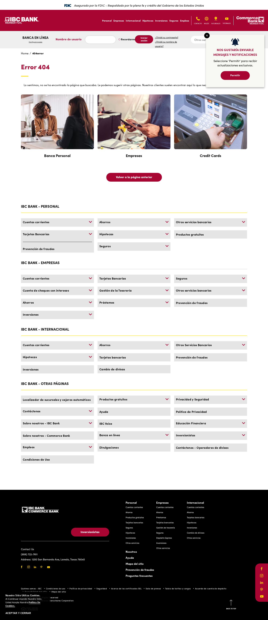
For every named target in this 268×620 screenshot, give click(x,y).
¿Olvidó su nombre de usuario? (166, 44)
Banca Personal (57, 155)
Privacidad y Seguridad (192, 399)
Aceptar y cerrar (18, 613)
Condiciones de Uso (36, 459)
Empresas (118, 20)
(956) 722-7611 (29, 554)
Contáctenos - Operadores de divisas (202, 447)
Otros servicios (132, 543)
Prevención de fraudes (39, 249)
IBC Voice (105, 423)
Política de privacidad (80, 588)
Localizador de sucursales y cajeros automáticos (57, 400)
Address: (26, 559)
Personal (107, 20)
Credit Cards (210, 155)
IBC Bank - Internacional (45, 329)
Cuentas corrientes (36, 222)
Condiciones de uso (55, 588)
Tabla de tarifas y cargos (178, 588)
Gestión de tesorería (165, 527)
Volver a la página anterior (134, 177)
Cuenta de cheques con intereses (46, 290)
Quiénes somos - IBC (31, 588)
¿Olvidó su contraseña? (166, 37)
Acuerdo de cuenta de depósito (210, 588)
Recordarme (128, 39)
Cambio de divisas (112, 369)
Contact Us (27, 549)
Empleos (184, 20)
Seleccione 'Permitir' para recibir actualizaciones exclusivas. (235, 63)
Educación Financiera (191, 423)
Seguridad (101, 588)
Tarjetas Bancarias (36, 234)
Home (24, 53)
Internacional (133, 20)
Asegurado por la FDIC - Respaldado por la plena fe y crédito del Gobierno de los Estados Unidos (139, 5)
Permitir (235, 75)
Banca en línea (35, 39)
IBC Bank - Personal (40, 206)
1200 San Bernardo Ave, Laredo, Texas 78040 (58, 559)
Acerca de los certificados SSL (126, 588)
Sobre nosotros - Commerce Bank (46, 435)
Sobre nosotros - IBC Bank (41, 423)
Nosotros (131, 551)
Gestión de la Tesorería (115, 290)
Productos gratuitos (190, 234)
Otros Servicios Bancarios (194, 345)
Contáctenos (31, 411)
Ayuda (103, 412)
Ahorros (104, 222)
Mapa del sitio (135, 563)
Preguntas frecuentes (139, 576)
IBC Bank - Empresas (40, 262)
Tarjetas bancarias (112, 357)
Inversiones (161, 20)
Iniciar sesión (144, 39)
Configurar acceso (35, 42)
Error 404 (35, 67)
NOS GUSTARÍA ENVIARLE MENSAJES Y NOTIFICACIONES (235, 52)
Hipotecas (147, 20)
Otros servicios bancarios (193, 222)
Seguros (173, 20)
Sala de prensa (153, 588)
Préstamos (106, 302)
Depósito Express (164, 537)
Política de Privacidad (191, 412)
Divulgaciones (109, 447)
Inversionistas (185, 435)
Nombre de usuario (68, 39)
